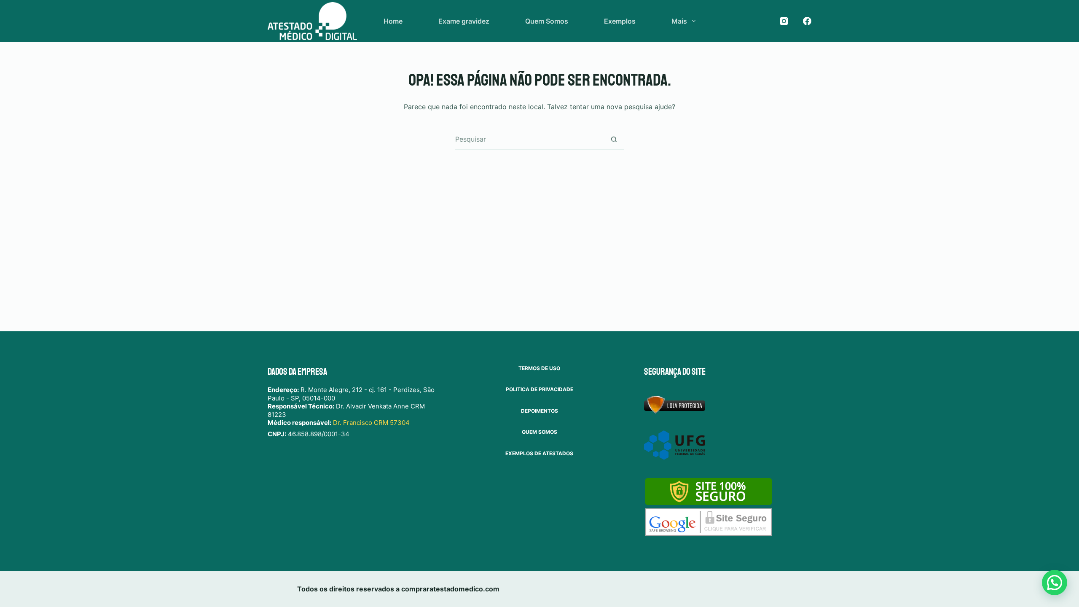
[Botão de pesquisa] (614, 139)
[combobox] (529, 139)
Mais (679, 21)
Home (393, 21)
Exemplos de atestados (539, 453)
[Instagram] (784, 21)
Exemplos (620, 21)
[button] (1054, 582)
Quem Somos (546, 21)
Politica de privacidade (539, 389)
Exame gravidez (463, 21)
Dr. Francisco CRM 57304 (371, 423)
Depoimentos (539, 411)
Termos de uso (539, 368)
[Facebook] (807, 21)
